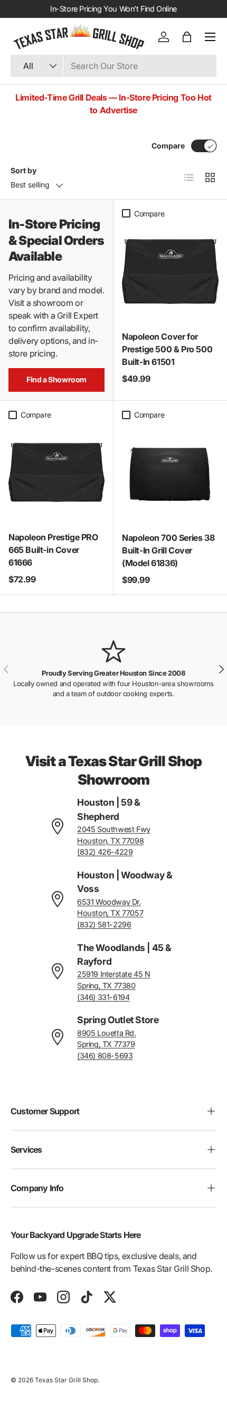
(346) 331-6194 (103, 997)
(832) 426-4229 (105, 851)
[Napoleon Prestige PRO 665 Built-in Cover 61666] (56, 472)
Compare (168, 145)
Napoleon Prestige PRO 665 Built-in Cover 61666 (53, 550)
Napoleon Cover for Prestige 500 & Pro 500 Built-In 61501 (167, 349)
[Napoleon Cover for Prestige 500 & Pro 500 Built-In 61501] (170, 271)
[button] (186, 36)
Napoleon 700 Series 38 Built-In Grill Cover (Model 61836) (168, 550)
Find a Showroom (56, 379)
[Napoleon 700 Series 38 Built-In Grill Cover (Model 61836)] (170, 472)
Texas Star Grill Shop (66, 1380)
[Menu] (210, 36)
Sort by (23, 170)
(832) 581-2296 (104, 924)
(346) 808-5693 (105, 1055)
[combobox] (113, 66)
